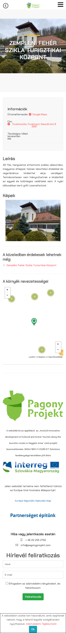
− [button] (7, 295)
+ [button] (7, 290)
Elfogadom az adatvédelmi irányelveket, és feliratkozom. (34, 585)
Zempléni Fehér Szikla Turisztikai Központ (31, 265)
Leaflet (32, 356)
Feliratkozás (33, 597)
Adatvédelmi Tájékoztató (41, 623)
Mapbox (42, 356)
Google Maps (39, 114)
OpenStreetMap (55, 356)
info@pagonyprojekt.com (35, 545)
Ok (33, 629)
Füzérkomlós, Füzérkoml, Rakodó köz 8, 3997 (34, 125)
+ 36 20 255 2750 (35, 540)
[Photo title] (33, 220)
